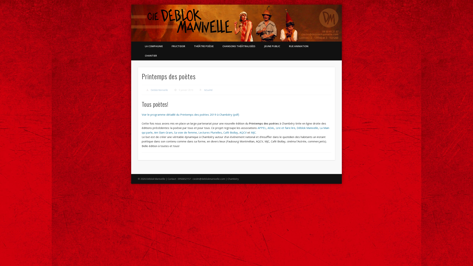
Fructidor (178, 46)
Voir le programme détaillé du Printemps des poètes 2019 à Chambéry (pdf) (190, 114)
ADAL (271, 128)
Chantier (151, 55)
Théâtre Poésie (204, 46)
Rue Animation (298, 46)
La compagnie (154, 46)
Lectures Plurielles (210, 132)
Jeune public (272, 46)
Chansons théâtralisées (238, 46)
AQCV (243, 132)
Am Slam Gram (163, 132)
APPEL (262, 128)
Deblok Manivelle (159, 90)
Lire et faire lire (285, 128)
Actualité (208, 90)
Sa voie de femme (185, 132)
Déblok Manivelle (307, 128)
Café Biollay (230, 132)
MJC (253, 132)
